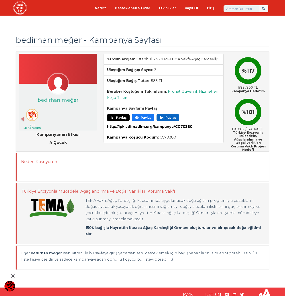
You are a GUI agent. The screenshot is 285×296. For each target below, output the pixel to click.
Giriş (210, 8)
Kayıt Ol (191, 8)
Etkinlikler (167, 8)
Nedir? (100, 8)
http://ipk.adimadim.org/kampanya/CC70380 (149, 127)
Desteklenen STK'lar (132, 8)
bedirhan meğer (58, 100)
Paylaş (121, 118)
